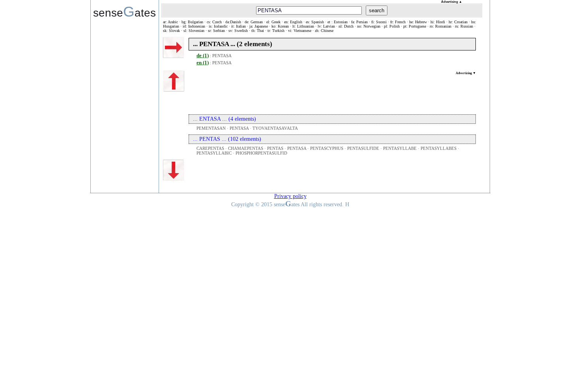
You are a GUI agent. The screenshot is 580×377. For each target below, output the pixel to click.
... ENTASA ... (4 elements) (224, 119)
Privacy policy (290, 196)
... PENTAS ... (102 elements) (227, 139)
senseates (124, 11)
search (376, 10)
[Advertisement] (332, 92)
